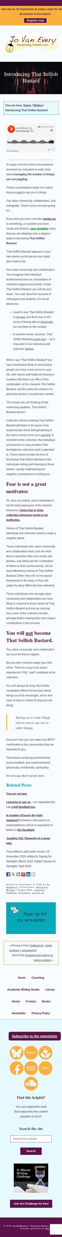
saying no (49, 218)
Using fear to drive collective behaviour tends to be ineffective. (27, 515)
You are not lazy (16, 793)
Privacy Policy (41, 1013)
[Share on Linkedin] (28, 874)
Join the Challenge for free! (31, 1203)
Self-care (42, 887)
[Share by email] (33, 874)
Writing (10, 890)
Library (50, 989)
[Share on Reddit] (18, 874)
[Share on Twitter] (13, 874)
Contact (31, 1001)
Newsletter (19, 1013)
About (16, 1001)
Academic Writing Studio (23, 989)
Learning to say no (18, 802)
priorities (24, 893)
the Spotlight (26, 829)
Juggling (11, 893)
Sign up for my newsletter (32, 916)
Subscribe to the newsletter (34, 1036)
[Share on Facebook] (8, 874)
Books (46, 1001)
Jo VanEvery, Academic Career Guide (22, 160)
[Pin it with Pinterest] (23, 874)
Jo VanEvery (31, 43)
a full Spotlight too (23, 807)
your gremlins (39, 228)
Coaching (38, 977)
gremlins (39, 890)
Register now (35, 20)
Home (22, 977)
